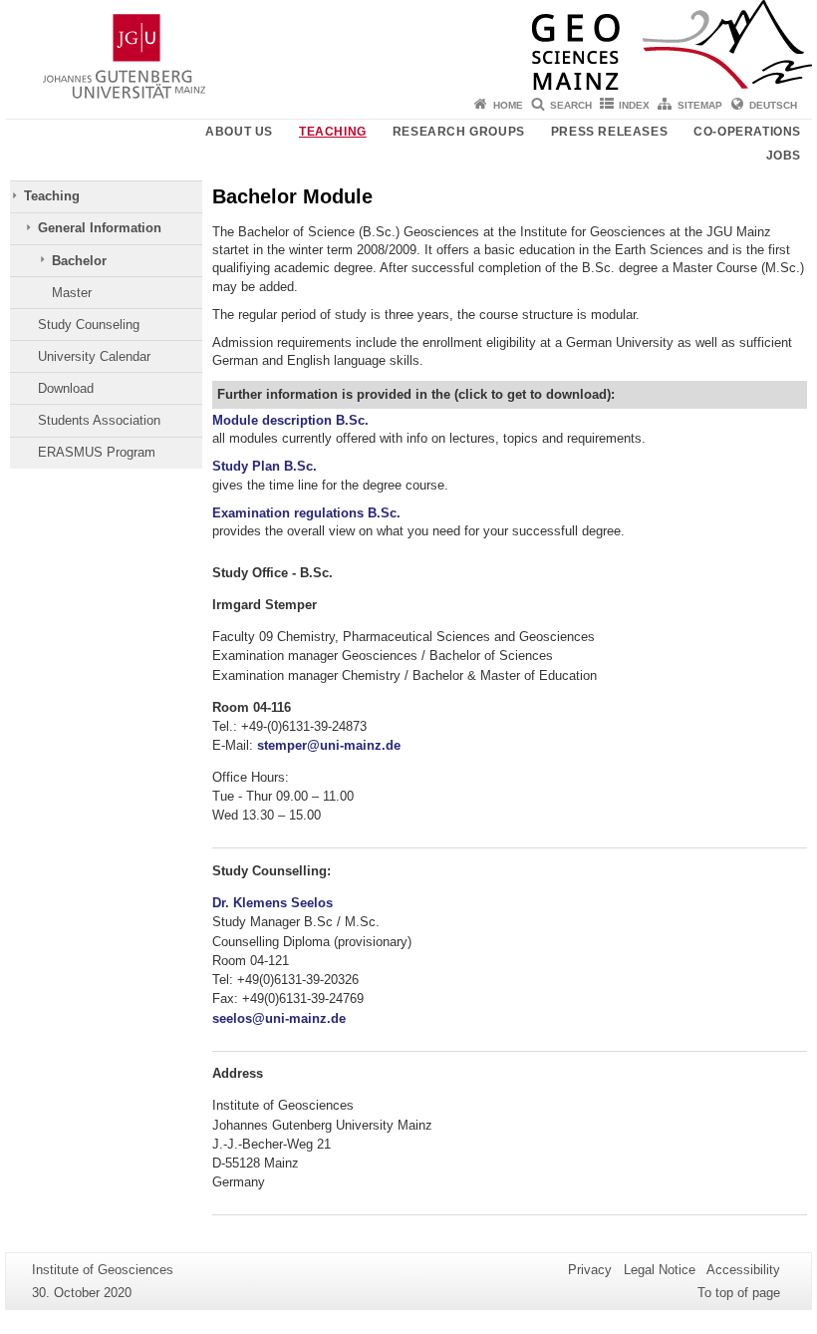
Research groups (459, 132)
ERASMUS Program (96, 452)
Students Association (99, 420)
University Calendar (94, 356)
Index (634, 105)
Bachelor (79, 260)
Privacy (590, 1269)
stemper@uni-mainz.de (329, 745)
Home (508, 105)
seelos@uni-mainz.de (279, 1018)
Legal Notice (659, 1269)
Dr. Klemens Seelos (272, 902)
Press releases (609, 132)
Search (571, 105)
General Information (99, 227)
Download (66, 388)
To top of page (738, 1292)
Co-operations (747, 132)
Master (72, 292)
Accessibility (743, 1269)
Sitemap (700, 105)
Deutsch (773, 105)
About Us (239, 132)
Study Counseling (88, 324)
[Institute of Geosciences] (408, 45)
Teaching (333, 132)
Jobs (783, 156)
